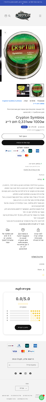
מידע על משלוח (37, 257)
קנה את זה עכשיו (23, 143)
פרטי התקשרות (11, 399)
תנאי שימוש (5, 395)
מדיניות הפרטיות (16, 395)
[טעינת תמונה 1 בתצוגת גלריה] (37, 90)
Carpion (37, 397)
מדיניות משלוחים (23, 399)
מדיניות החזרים (27, 395)
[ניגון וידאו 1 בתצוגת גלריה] (23, 90)
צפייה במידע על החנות (32, 170)
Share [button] (40, 270)
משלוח (38, 130)
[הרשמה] (10, 365)
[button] (40, 15)
